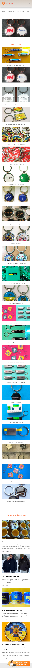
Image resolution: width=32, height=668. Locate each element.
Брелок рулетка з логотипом (16, 283)
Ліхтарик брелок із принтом (16, 343)
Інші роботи (16, 44)
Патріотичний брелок (16, 442)
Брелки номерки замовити (16, 462)
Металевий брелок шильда (16, 184)
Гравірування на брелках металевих (16, 105)
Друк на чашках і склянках (12, 610)
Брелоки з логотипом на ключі (16, 144)
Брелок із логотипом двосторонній (16, 124)
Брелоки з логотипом (16, 323)
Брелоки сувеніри (16, 243)
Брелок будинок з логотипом (16, 501)
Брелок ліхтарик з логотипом (16, 65)
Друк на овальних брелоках (16, 164)
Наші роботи (12, 11)
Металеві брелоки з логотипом (16, 85)
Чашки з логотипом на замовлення (15, 542)
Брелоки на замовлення (16, 303)
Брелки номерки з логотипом (16, 204)
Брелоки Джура (16, 481)
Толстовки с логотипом (11, 576)
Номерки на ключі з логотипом (16, 263)
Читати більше (6, 551)
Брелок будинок (16, 402)
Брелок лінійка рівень (16, 422)
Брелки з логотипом (23, 11)
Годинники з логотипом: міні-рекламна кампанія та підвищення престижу (15, 647)
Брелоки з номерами (16, 224)
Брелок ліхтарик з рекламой (16, 382)
